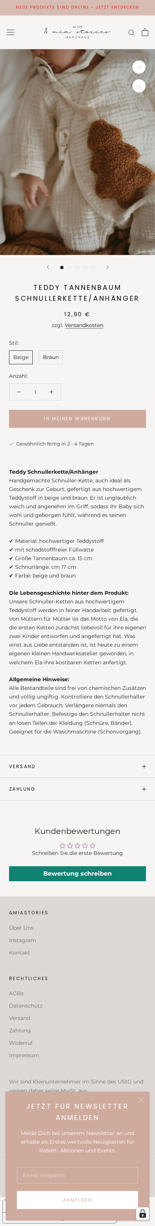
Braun (51, 357)
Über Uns (21, 927)
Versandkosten (84, 325)
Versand (22, 766)
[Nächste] (107, 267)
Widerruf (21, 1043)
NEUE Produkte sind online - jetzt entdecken (77, 7)
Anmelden (77, 1200)
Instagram (22, 940)
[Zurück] (48, 267)
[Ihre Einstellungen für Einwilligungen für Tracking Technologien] (142, 1213)
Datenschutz (26, 1005)
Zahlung (22, 789)
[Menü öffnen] (10, 32)
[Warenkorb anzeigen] (145, 32)
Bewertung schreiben (77, 873)
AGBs (16, 993)
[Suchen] (131, 32)
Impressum (24, 1055)
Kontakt (19, 952)
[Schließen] (141, 1100)
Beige (21, 357)
